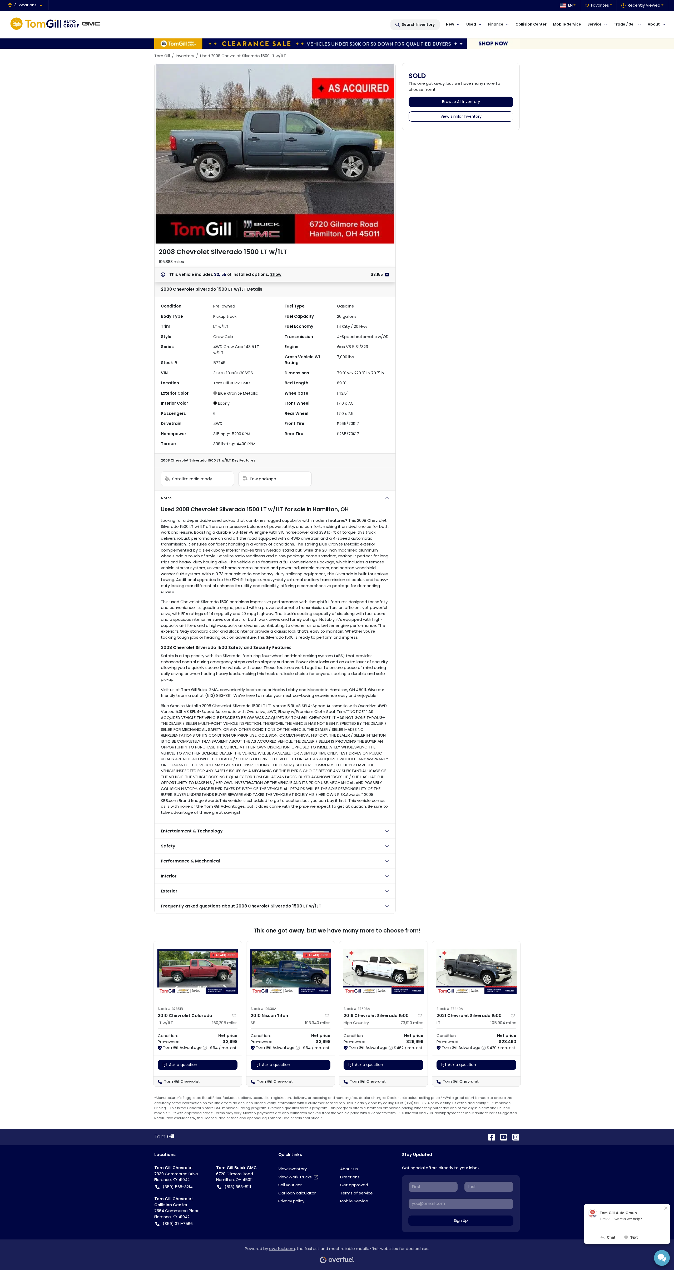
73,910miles (411, 1022)
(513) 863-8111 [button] (238, 1186)
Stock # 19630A (263, 1008)
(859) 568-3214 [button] (178, 1186)
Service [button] (594, 24)
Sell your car (290, 1185)
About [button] (654, 24)
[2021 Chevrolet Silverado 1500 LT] (476, 971)
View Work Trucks (295, 1177)
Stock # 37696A (357, 1008)
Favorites (600, 5)
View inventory (292, 1169)
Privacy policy (291, 1201)
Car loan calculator (297, 1193)
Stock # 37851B (170, 1008)
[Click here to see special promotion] (337, 43)
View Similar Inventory (461, 116)
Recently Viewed (644, 5)
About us (349, 1169)
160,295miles (224, 1022)
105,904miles (503, 1022)
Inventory (185, 55)
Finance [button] (495, 24)
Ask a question (183, 1064)
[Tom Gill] (56, 24)
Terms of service (356, 1193)
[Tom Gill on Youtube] (501, 1136)
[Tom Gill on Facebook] (489, 1136)
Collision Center (531, 24)
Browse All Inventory (461, 101)
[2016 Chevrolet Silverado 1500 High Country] (383, 971)
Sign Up (461, 1220)
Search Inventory (418, 24)
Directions (350, 1177)
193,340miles (317, 1022)
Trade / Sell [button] (625, 24)
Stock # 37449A (450, 1008)
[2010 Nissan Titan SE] (290, 971)
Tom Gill (162, 55)
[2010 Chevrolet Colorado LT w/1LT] (197, 971)
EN (570, 5)
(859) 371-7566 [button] (178, 1223)
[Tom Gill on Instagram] (514, 1136)
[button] (27, 5)
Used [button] (471, 24)
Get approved (354, 1185)
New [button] (450, 24)
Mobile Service (567, 24)
